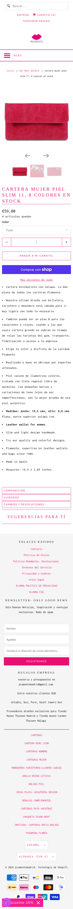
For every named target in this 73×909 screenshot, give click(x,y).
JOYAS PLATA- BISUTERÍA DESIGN (36, 792)
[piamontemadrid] (36, 38)
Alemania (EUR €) (34, 856)
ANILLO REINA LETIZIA (36, 775)
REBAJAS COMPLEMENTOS (36, 800)
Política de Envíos (36, 555)
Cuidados (11, 497)
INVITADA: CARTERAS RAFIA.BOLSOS (37, 824)
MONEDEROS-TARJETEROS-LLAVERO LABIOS (36, 767)
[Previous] (27, 155)
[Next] (45, 155)
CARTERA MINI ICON (37, 743)
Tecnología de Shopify (53, 867)
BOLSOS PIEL (36, 784)
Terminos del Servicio (37, 567)
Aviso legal (36, 579)
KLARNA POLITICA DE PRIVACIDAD (36, 585)
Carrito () (46, 15)
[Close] (38, 902)
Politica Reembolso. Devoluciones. (36, 561)
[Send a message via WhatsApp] (7, 902)
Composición (14, 490)
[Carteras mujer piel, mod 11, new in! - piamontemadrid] (36, 117)
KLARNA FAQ (36, 592)
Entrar (23, 15)
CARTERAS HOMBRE (36, 751)
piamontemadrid (25, 867)
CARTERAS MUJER (36, 759)
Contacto (36, 549)
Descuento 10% (19, 902)
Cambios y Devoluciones (24, 504)
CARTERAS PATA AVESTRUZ (36, 808)
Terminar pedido (36, 21)
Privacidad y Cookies (36, 573)
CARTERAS (36, 735)
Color (5, 221)
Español (34, 845)
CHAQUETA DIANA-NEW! (36, 816)
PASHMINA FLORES (36, 833)
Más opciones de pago (36, 279)
